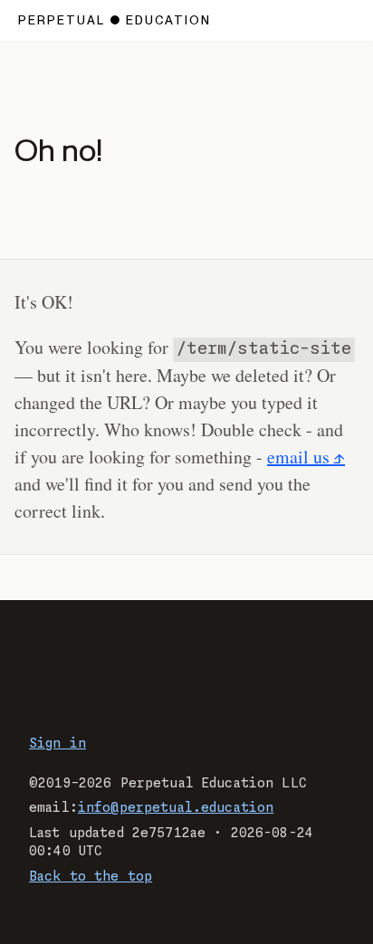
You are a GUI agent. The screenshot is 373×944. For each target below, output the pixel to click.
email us (298, 456)
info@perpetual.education (175, 808)
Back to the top (90, 877)
